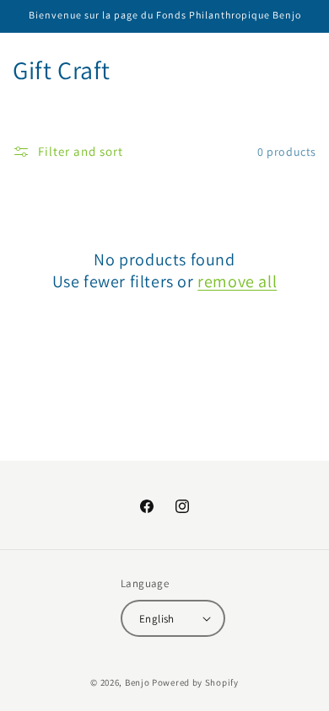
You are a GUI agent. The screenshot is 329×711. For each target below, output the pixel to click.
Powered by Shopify (195, 682)
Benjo (137, 682)
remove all (237, 281)
